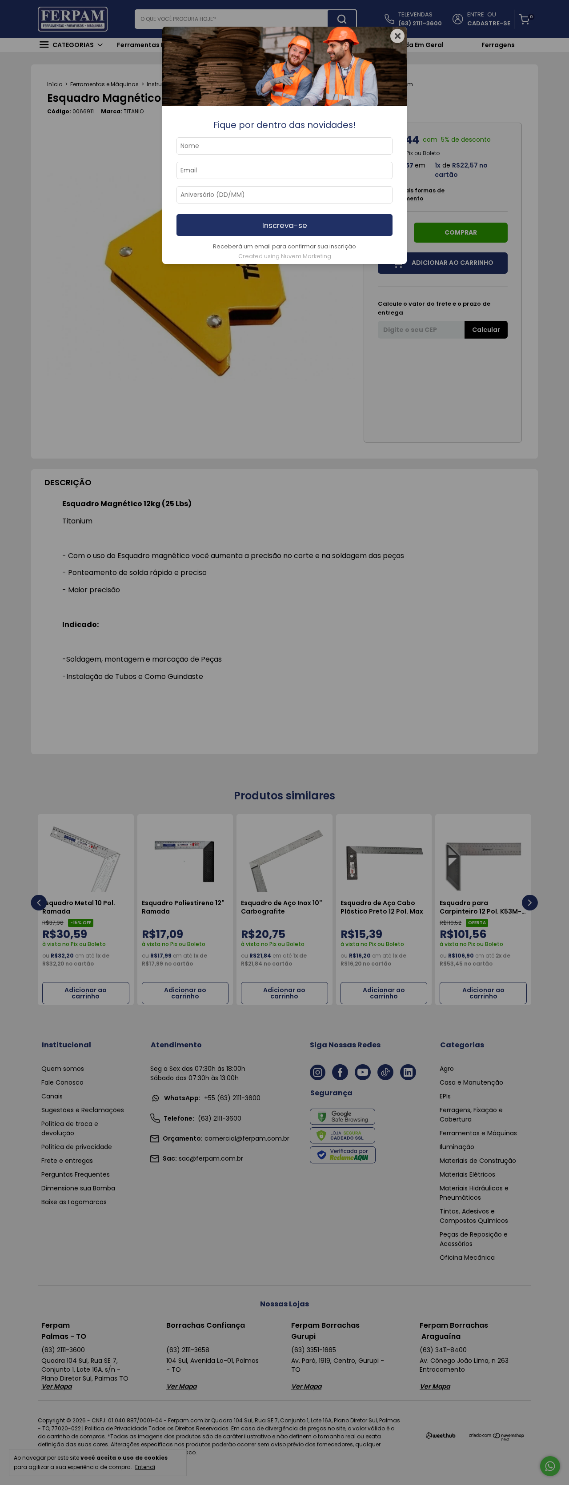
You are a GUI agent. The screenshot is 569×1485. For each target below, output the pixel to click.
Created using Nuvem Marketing (284, 256)
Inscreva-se (284, 225)
